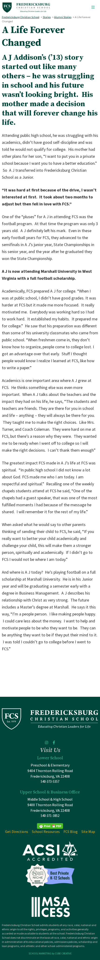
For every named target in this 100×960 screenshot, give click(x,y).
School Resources (46, 831)
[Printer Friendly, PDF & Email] (50, 825)
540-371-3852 (50, 815)
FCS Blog (70, 831)
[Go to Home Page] (26, 7)
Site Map (88, 831)
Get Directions (16, 831)
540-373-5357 (50, 781)
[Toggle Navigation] (93, 7)
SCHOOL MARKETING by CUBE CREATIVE (50, 953)
